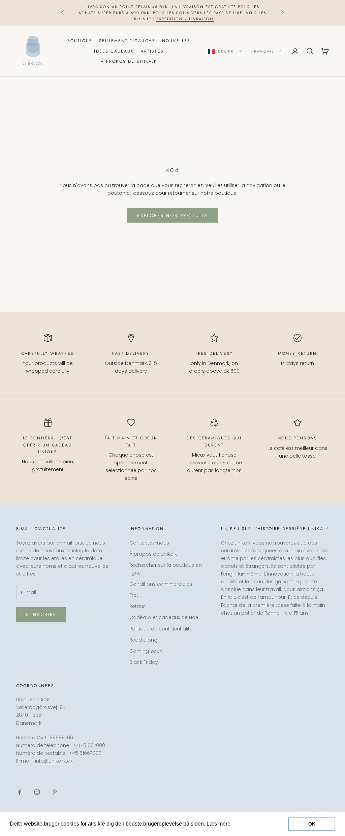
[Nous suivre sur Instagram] (37, 792)
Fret (133, 595)
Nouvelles (176, 41)
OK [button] (311, 824)
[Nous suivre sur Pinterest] (54, 792)
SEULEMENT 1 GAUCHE (127, 41)
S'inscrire (41, 614)
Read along (143, 640)
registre (270, 807)
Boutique (79, 41)
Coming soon (146, 651)
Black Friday (143, 662)
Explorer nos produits (172, 215)
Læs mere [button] (245, 824)
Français (262, 51)
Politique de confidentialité (161, 628)
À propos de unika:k (129, 61)
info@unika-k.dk (54, 760)
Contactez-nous (149, 542)
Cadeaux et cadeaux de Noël (164, 617)
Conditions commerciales (160, 584)
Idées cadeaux (114, 51)
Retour (137, 606)
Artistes (152, 51)
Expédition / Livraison (185, 19)
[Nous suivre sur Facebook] (19, 792)
